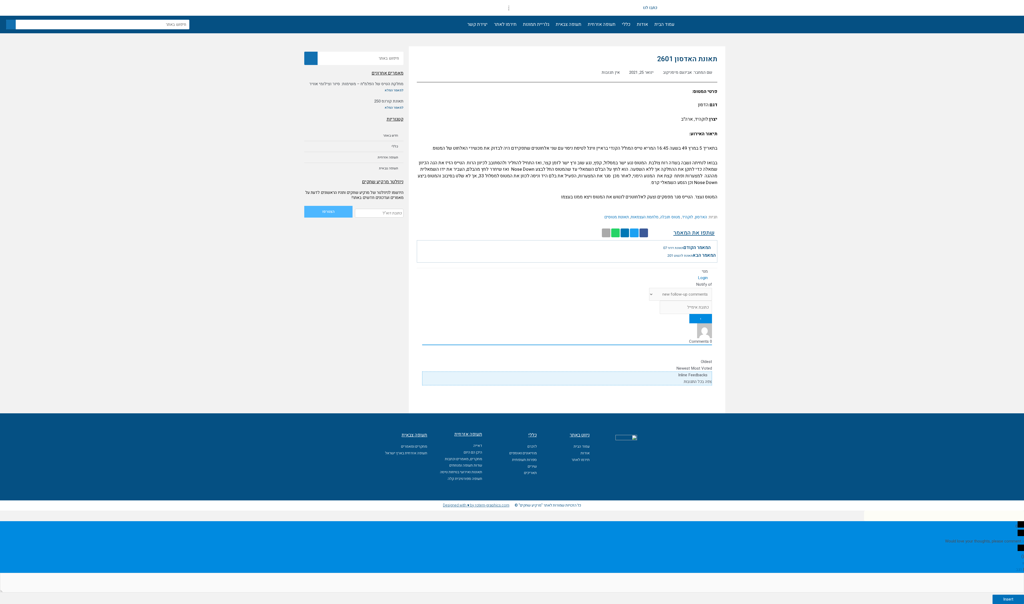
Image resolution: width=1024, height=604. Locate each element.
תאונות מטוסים (616, 217)
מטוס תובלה (670, 217)
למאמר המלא (394, 90)
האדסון (701, 217)
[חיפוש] (11, 24)
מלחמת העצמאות (644, 217)
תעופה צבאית (568, 24)
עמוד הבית (664, 24)
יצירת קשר (477, 24)
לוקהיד (687, 217)
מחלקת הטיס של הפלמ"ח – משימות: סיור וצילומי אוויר (356, 84)
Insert (1008, 599)
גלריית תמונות (536, 24)
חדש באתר (390, 135)
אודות (642, 24)
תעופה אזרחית (601, 24)
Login (703, 278)
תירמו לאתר (505, 24)
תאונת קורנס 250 (388, 101)
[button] (643, 233)
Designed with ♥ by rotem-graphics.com (476, 505)
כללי (626, 24)
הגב (1019, 569)
